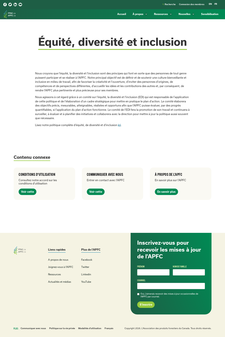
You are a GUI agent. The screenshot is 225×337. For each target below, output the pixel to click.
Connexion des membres (191, 4)
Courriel (141, 280)
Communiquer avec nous (33, 328)
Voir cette (27, 191)
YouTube (86, 281)
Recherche (169, 4)
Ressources (54, 274)
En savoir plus (166, 191)
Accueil (121, 14)
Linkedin (86, 274)
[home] (9, 14)
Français (109, 328)
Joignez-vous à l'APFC (60, 267)
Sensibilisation (209, 14)
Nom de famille (180, 266)
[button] (140, 14)
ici (119, 125)
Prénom (140, 266)
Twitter (85, 267)
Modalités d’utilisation (89, 328)
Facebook (86, 259)
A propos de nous (58, 259)
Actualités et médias (59, 281)
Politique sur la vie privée (62, 328)
